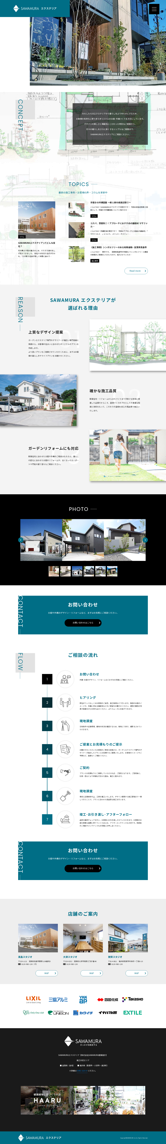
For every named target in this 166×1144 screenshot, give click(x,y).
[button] (20, 540)
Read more (135, 270)
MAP (46, 973)
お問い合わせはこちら (83, 622)
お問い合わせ (82, 1070)
